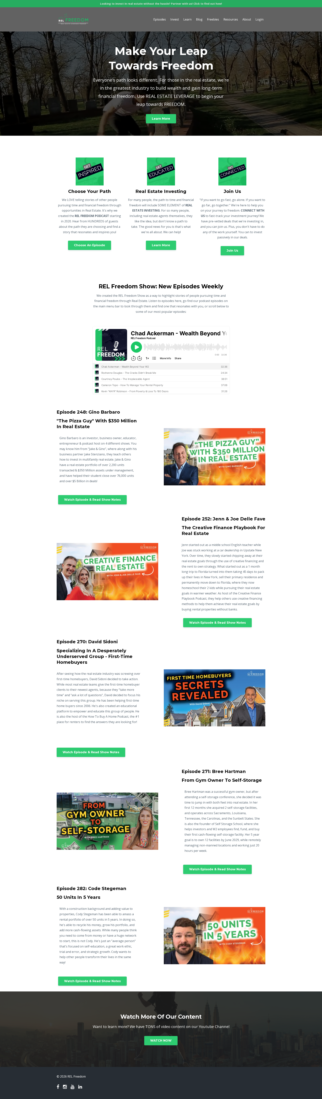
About (246, 19)
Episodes (159, 19)
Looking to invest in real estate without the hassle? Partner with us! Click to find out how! (161, 3)
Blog (199, 19)
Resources (230, 19)
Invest (174, 19)
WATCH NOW (161, 1040)
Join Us (232, 250)
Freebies (213, 19)
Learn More (161, 118)
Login (259, 19)
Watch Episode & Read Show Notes (92, 499)
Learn (187, 19)
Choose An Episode (89, 245)
